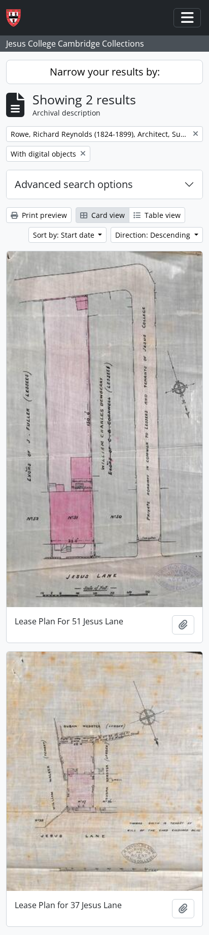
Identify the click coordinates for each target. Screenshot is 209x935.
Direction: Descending (153, 235)
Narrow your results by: (105, 72)
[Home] (17, 18)
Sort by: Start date (64, 235)
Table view (162, 215)
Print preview (43, 215)
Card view (107, 215)
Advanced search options (74, 184)
